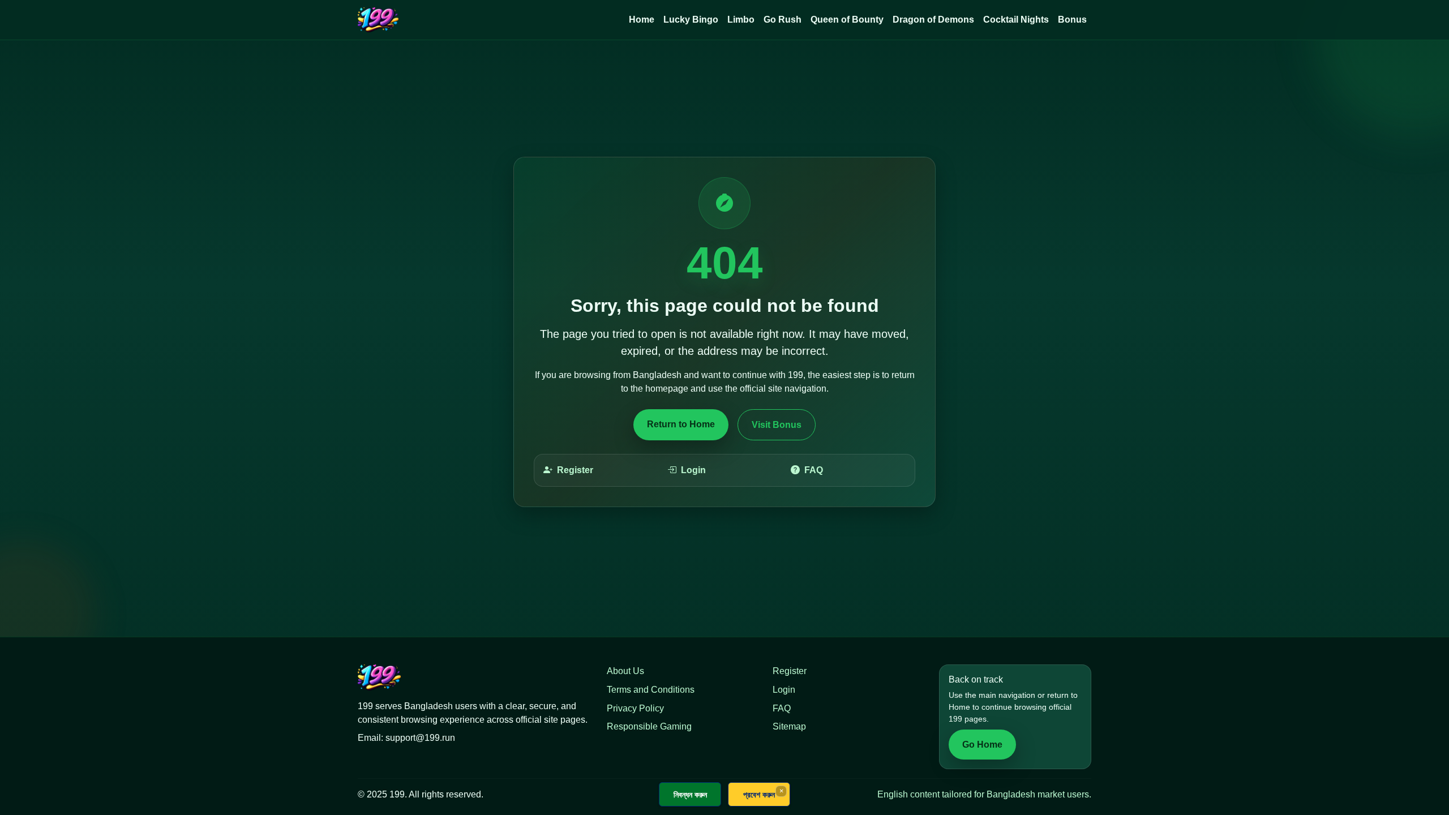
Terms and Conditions (651, 689)
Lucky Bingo (690, 19)
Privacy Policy (635, 708)
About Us (625, 671)
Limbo (740, 19)
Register (575, 470)
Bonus (1072, 19)
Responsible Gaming (649, 726)
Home (641, 19)
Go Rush (782, 19)
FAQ (813, 470)
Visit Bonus (776, 425)
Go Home (982, 744)
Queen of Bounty (847, 19)
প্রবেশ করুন (759, 794)
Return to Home (681, 424)
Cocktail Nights (1016, 19)
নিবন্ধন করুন (690, 794)
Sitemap (789, 726)
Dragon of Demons (933, 19)
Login (693, 470)
